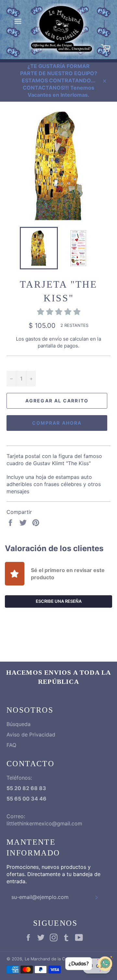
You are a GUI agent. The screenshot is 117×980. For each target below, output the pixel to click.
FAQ (11, 745)
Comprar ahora (57, 423)
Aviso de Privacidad (30, 734)
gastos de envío (43, 339)
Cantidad (17, 363)
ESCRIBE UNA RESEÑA (59, 601)
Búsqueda (18, 724)
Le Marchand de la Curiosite (52, 958)
